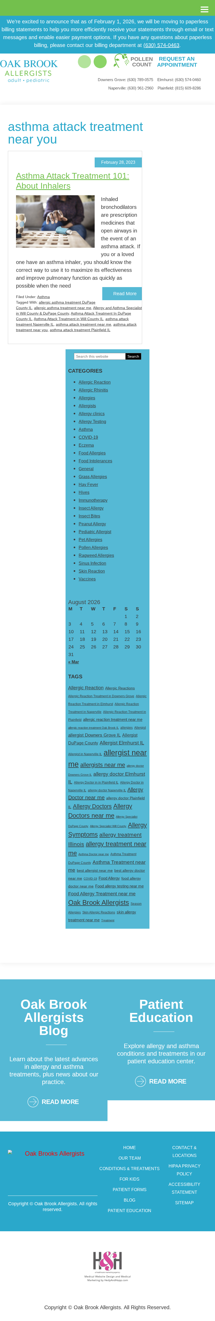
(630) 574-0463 (161, 45)
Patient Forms (130, 1189)
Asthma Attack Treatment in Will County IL (68, 319)
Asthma (43, 297)
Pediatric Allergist (95, 532)
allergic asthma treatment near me (62, 308)
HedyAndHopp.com (116, 1280)
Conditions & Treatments (129, 1168)
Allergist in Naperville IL (85, 754)
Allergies (87, 398)
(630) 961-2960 (130, 88)
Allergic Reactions (120, 688)
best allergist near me (95, 870)
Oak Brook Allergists (98, 902)
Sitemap (184, 1203)
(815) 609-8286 (179, 88)
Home (129, 1147)
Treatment (107, 920)
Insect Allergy (91, 508)
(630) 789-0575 (125, 79)
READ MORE (60, 1101)
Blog (129, 1200)
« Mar (73, 662)
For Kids (129, 1179)
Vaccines (87, 579)
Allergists (87, 406)
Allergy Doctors (92, 806)
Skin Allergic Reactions (98, 912)
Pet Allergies (90, 539)
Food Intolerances (95, 461)
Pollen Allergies (93, 547)
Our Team (130, 1158)
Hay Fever (88, 484)
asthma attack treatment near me (83, 324)
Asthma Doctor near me (93, 854)
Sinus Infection (92, 563)
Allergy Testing (92, 421)
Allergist (140, 728)
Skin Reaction (92, 571)
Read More (125, 293)
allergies (126, 727)
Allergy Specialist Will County (108, 826)
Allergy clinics (92, 413)
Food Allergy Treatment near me (102, 893)
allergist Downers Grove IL (94, 735)
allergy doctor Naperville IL (107, 790)
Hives (84, 492)
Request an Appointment (176, 62)
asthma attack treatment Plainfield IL (80, 330)
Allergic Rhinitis (93, 390)
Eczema (86, 445)
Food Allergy (109, 878)
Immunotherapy (93, 500)
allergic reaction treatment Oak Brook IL (93, 727)
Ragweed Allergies (96, 555)
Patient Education (129, 1210)
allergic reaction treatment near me (112, 719)
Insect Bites (89, 516)
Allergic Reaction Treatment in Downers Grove (101, 696)
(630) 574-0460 (179, 79)
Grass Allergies (93, 476)
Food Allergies (92, 453)
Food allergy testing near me (119, 886)
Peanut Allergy (92, 524)
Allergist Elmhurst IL (122, 743)
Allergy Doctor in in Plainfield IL (96, 782)
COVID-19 (88, 437)
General (86, 469)
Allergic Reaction (95, 382)
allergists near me (102, 765)
